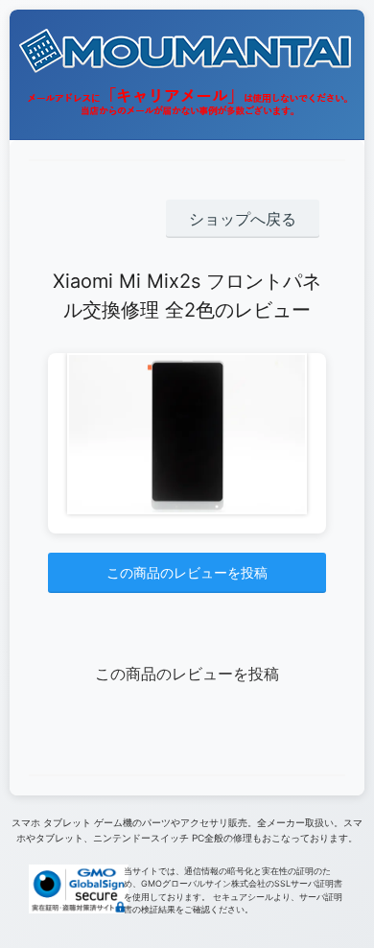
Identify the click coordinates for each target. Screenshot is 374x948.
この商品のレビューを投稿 (187, 572)
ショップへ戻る (242, 218)
